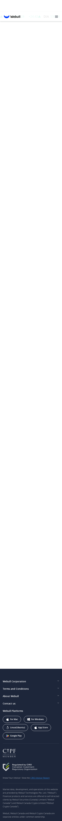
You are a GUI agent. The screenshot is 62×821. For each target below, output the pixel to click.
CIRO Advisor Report (40, 777)
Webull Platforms (13, 710)
